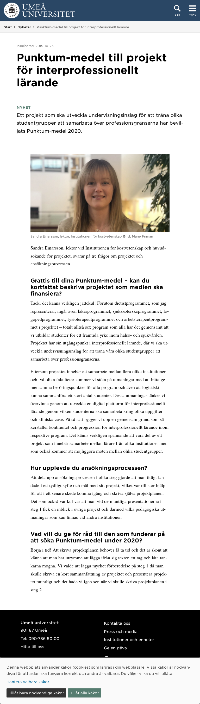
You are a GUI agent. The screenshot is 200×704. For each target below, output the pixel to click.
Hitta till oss (32, 646)
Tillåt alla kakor (84, 692)
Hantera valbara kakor (28, 681)
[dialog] (100, 681)
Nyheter (24, 27)
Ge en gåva (115, 647)
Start (8, 27)
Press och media (121, 631)
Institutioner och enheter (129, 639)
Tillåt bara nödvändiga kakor (36, 692)
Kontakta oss (117, 622)
